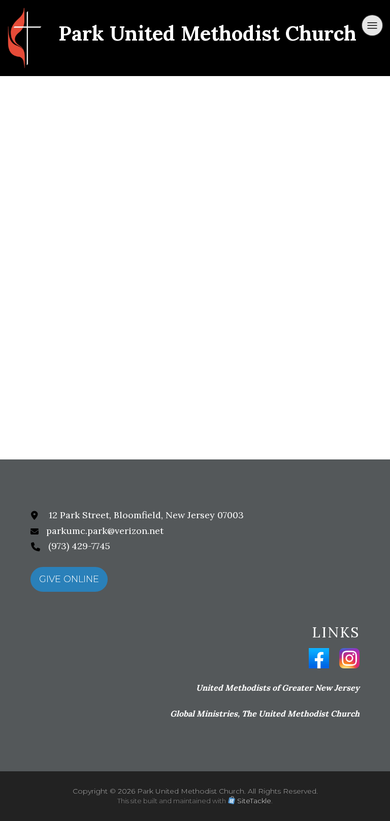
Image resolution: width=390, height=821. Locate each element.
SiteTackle (254, 801)
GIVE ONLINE (69, 579)
